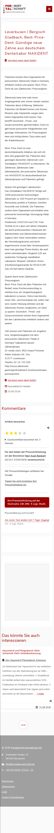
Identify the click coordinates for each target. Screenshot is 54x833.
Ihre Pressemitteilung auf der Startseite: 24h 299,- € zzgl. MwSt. (27, 502)
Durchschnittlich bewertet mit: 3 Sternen (22, 441)
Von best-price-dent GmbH (22, 60)
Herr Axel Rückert (35, 456)
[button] (27, 701)
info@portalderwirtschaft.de (20, 764)
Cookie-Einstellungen (13, 797)
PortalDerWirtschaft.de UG (26, 747)
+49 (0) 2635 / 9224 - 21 (19, 770)
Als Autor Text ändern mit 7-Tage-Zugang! (27, 520)
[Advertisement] (27, 592)
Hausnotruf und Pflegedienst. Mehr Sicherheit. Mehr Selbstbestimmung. (21, 652)
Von (25, 660)
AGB (4, 792)
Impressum (7, 781)
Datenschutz (8, 786)
